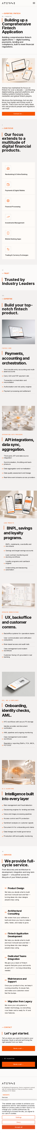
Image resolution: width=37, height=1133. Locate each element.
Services (5, 1097)
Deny (19, 1122)
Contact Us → (18, 114)
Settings (19, 1117)
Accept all (18, 1127)
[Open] (34, 3)
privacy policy (14, 1108)
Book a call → (19, 1048)
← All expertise (8, 1058)
